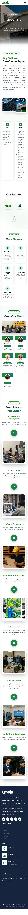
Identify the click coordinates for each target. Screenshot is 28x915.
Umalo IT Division (10, 904)
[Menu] (25, 2)
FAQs (4, 839)
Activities (6, 833)
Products (6, 836)
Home (5, 828)
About (5, 831)
